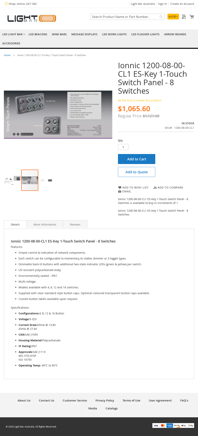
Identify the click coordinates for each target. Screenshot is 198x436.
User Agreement (160, 400)
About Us (24, 400)
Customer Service (75, 400)
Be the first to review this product (139, 100)
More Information (44, 224)
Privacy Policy (105, 400)
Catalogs (112, 408)
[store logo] (31, 18)
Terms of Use (131, 400)
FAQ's (184, 400)
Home (7, 55)
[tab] (15, 224)
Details (15, 224)
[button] (173, 16)
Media (92, 408)
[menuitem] (13, 34)
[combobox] (127, 17)
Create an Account (182, 4)
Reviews (75, 224)
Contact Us (46, 400)
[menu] (99, 39)
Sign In (162, 4)
